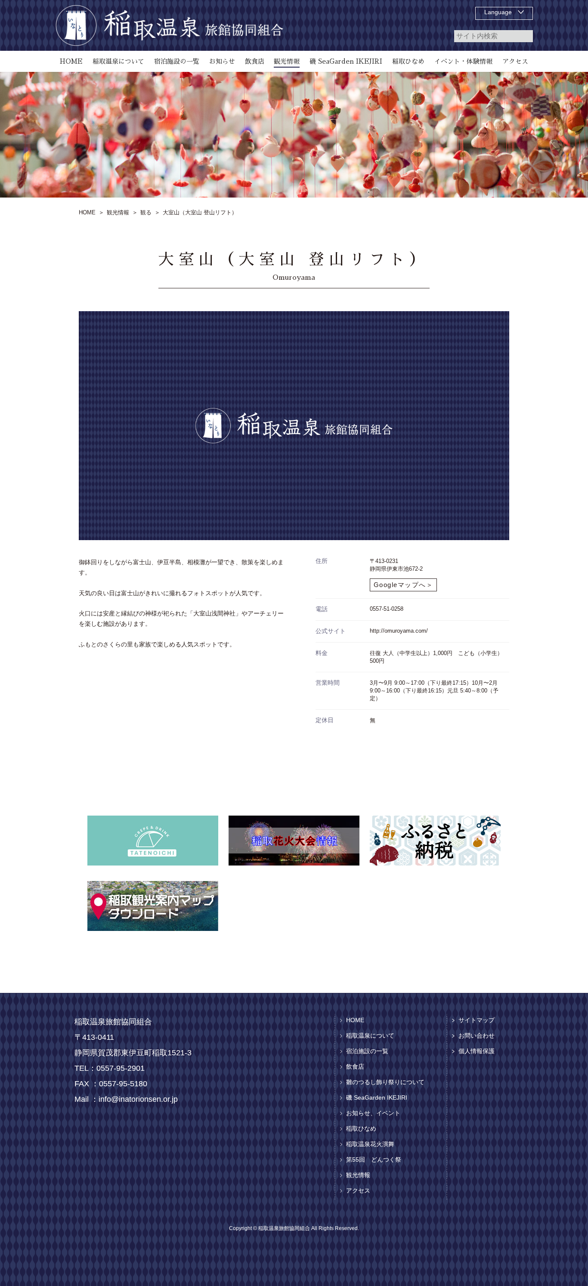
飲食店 (355, 1066)
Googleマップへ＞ (403, 584)
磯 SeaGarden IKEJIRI (376, 1097)
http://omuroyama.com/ (399, 631)
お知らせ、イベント (373, 1113)
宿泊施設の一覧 (367, 1051)
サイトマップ (476, 1020)
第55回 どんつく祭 (373, 1159)
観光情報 (358, 1175)
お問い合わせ (476, 1035)
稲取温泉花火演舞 (370, 1144)
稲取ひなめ (361, 1128)
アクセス (358, 1190)
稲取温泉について (370, 1035)
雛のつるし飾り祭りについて (385, 1082)
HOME (355, 1020)
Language (498, 12)
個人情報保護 (476, 1051)
